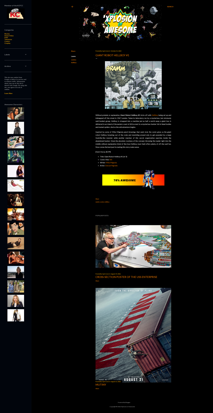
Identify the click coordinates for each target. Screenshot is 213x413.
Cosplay (7, 43)
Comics (7, 41)
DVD (6, 37)
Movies (7, 34)
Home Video (9, 36)
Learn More (8, 93)
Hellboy (155, 115)
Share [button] (73, 51)
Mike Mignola (111, 162)
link (110, 159)
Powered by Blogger (124, 402)
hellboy (73, 62)
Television (8, 39)
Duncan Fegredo (111, 165)
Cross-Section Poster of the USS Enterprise (126, 276)
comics (73, 60)
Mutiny (101, 384)
